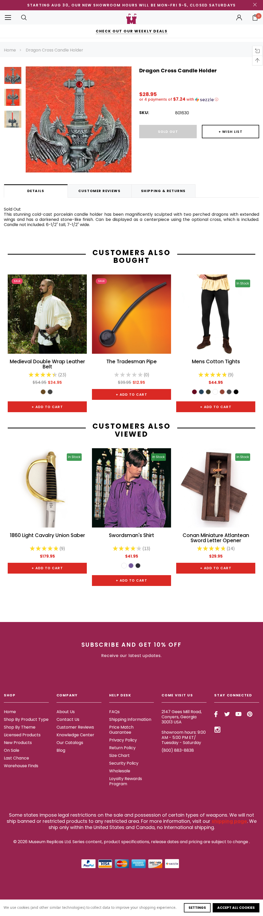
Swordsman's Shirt (131, 536)
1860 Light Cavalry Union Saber (47, 536)
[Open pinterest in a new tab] (250, 714)
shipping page (229, 821)
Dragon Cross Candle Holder (54, 50)
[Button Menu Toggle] (8, 17)
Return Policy (122, 748)
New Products (18, 743)
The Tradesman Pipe (131, 362)
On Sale (11, 750)
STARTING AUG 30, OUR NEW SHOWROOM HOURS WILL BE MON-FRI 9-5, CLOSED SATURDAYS (131, 5)
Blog (61, 750)
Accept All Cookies (236, 907)
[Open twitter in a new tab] (227, 714)
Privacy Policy (123, 740)
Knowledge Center (75, 735)
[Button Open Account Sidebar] (239, 17)
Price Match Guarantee (121, 729)
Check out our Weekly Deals (131, 31)
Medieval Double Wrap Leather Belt (47, 364)
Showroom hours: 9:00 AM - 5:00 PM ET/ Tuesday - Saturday (184, 737)
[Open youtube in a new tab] (238, 714)
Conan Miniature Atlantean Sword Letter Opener (216, 538)
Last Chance (16, 758)
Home (10, 50)
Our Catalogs (70, 743)
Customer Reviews (75, 727)
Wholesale (119, 771)
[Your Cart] (255, 17)
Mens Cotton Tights (216, 362)
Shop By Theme (19, 727)
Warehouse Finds (21, 766)
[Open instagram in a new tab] (217, 729)
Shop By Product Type (26, 719)
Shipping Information (130, 719)
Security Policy (123, 763)
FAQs (114, 712)
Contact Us (68, 719)
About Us (66, 712)
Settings (197, 907)
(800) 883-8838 (178, 750)
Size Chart (119, 755)
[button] (199, 99)
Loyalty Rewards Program (125, 781)
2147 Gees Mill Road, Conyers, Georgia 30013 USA (182, 717)
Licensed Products (22, 735)
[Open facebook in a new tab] (216, 714)
